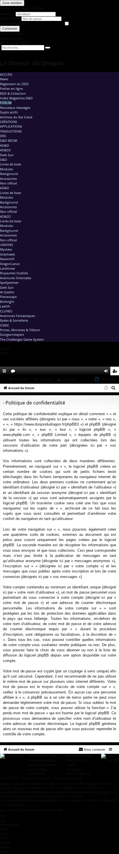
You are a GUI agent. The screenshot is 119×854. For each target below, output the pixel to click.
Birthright (7, 301)
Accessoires (8, 178)
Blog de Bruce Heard (42, 765)
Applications (11, 126)
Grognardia (73, 769)
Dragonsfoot (36, 773)
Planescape (8, 296)
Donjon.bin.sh (75, 760)
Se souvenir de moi (13, 23)
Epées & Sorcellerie (14, 320)
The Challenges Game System (22, 339)
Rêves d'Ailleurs (39, 769)
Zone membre (12, 3)
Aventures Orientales (15, 278)
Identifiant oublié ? (12, 38)
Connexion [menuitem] (107, 372)
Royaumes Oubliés (14, 273)
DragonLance (10, 264)
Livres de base (10, 164)
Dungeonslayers (12, 334)
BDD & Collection (13, 93)
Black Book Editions (79, 756)
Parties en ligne (11, 88)
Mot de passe (10, 18)
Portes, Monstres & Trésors (20, 330)
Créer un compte (12, 34)
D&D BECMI (8, 140)
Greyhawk (7, 254)
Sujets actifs (9, 112)
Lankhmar (7, 268)
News (4, 79)
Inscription (69, 379)
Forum (6, 102)
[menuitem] (98, 371)
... (3, 379)
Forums (14, 372)
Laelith (5, 306)
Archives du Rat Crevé (16, 117)
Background (9, 173)
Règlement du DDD (14, 84)
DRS (3, 136)
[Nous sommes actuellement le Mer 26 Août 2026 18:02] (106, 388)
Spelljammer (9, 282)
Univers (6, 245)
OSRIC (4, 325)
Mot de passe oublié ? (15, 42)
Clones (6, 311)
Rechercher (21, 379)
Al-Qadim (7, 292)
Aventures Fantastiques (17, 316)
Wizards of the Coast (42, 756)
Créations (8, 122)
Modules (6, 169)
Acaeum (71, 765)
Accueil (6, 74)
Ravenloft (7, 259)
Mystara (6, 249)
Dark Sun (7, 155)
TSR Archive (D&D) (41, 760)
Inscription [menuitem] (116, 372)
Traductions (11, 131)
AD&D (4, 145)
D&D (3, 159)
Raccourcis (5, 372)
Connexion (9, 28)
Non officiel (8, 183)
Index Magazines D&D (16, 98)
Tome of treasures (78, 773)
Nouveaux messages (15, 107)
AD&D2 (5, 150)
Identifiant (6, 14)
